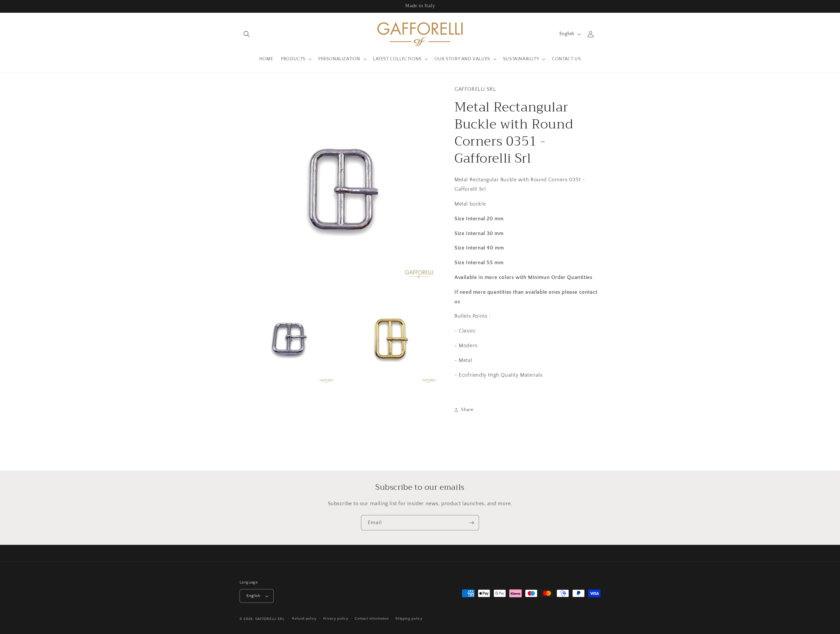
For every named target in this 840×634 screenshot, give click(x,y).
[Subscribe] (471, 522)
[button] (247, 34)
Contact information (372, 619)
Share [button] (467, 409)
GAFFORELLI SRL (269, 619)
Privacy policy (335, 619)
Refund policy (304, 619)
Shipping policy (409, 619)
